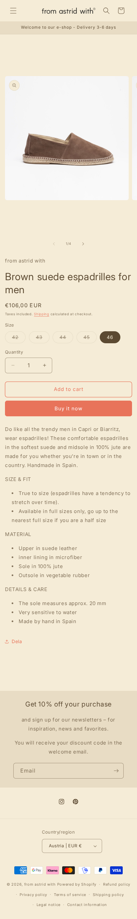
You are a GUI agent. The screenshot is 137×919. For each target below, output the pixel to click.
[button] (13, 10)
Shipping (41, 314)
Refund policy (116, 884)
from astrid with (40, 884)
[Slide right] (83, 244)
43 (43, 338)
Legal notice (49, 904)
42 (19, 338)
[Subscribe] (116, 771)
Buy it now (68, 408)
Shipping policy (108, 894)
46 (110, 337)
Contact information (87, 904)
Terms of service (70, 894)
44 (66, 338)
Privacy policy (33, 894)
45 (90, 338)
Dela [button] (17, 641)
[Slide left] (54, 244)
